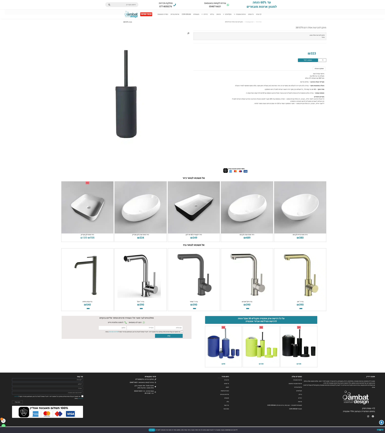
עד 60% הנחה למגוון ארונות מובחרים (262, 4)
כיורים (206, 14)
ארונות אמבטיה (241, 14)
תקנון (227, 387)
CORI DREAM (186, 14)
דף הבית (258, 14)
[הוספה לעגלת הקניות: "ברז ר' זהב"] (300, 308)
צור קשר (226, 405)
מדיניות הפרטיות (113, 332)
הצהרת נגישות (225, 391)
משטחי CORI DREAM (295, 409)
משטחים (196, 14)
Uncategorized (249, 22)
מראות (218, 14)
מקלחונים (228, 14)
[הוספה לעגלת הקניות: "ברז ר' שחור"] (194, 308)
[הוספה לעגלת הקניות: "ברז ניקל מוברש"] (247, 308)
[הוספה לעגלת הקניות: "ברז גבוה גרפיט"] (88, 308)
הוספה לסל (308, 60)
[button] (188, 33)
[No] (380, 429)
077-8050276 (165, 6)
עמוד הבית (258, 22)
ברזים (212, 14)
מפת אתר (226, 409)
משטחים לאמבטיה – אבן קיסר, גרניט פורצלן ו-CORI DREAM (284, 405)
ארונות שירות (175, 14)
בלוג (228, 402)
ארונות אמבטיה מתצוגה (295, 384)
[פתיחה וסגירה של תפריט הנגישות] (381, 422)
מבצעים (226, 398)
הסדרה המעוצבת (163, 14)
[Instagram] (368, 416)
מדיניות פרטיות (224, 394)
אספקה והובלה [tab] (319, 69)
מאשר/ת (151, 430)
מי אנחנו (251, 14)
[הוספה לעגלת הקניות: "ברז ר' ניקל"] (141, 308)
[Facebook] (373, 416)
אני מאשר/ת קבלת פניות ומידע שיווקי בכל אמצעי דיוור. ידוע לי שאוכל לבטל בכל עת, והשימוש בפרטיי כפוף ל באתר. (142, 332)
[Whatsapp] (4, 426)
